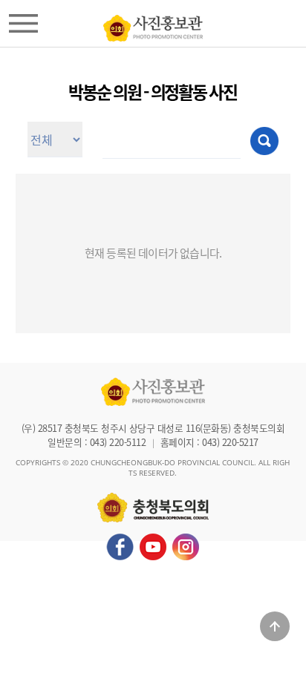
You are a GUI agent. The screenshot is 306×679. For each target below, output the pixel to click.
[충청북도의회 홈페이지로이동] (152, 24)
